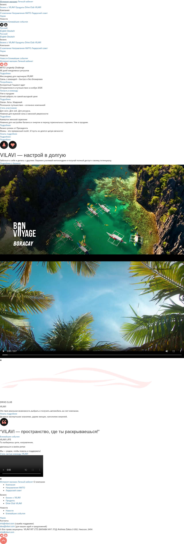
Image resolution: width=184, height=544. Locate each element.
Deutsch (11, 30)
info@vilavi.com (7, 523)
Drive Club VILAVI (33, 7)
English (3, 30)
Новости (4, 21)
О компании (5, 13)
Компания (10, 484)
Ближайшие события (18, 21)
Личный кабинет (25, 1)
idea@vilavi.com (7, 526)
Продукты (19, 7)
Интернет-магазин (8, 1)
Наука (3, 15)
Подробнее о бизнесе (10, 163)
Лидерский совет (40, 13)
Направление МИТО (21, 13)
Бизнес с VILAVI (7, 7)
